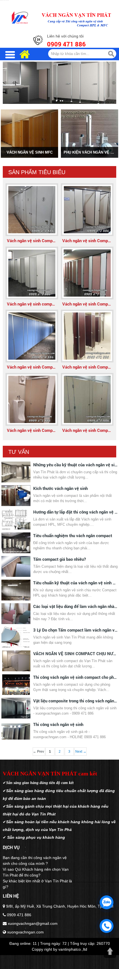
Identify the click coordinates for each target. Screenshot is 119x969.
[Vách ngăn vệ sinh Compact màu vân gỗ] (87, 336)
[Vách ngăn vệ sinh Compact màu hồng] (87, 273)
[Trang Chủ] (20, 17)
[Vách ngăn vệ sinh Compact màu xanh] (32, 336)
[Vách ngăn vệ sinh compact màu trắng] (32, 273)
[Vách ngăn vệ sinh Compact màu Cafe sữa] (32, 399)
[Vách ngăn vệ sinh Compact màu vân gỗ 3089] (87, 399)
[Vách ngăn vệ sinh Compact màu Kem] (87, 209)
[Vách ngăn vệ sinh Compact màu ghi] (32, 209)
